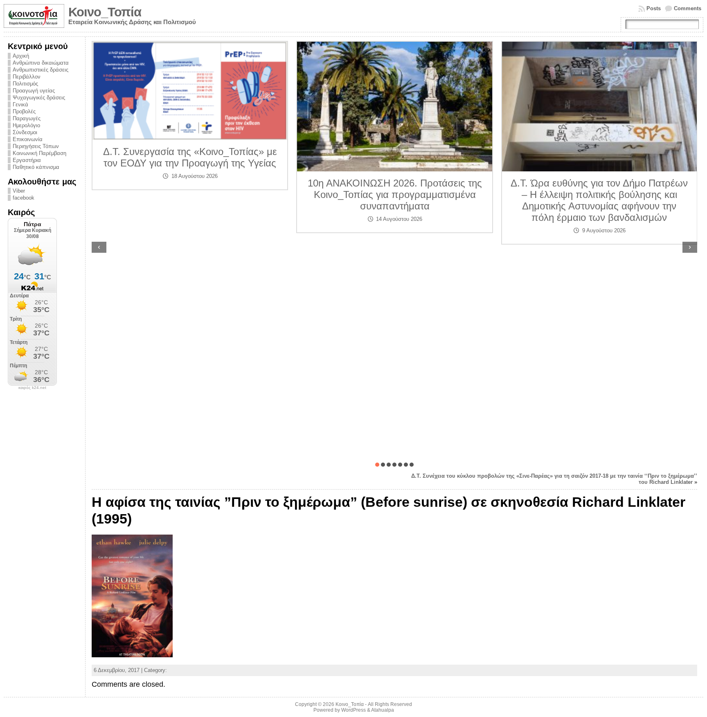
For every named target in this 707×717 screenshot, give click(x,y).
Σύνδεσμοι (25, 132)
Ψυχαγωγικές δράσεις (39, 97)
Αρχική (21, 56)
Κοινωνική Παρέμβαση (39, 153)
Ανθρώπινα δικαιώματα (41, 63)
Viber (19, 191)
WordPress (353, 710)
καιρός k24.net (32, 388)
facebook (23, 198)
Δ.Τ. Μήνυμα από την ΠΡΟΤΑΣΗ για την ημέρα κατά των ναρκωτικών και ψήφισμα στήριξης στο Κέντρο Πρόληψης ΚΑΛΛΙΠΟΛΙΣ (599, 172)
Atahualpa (382, 710)
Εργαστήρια (27, 160)
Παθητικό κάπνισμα (36, 167)
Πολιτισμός (25, 84)
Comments (687, 8)
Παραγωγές (27, 118)
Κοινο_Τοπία (104, 12)
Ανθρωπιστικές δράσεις (40, 70)
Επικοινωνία (28, 139)
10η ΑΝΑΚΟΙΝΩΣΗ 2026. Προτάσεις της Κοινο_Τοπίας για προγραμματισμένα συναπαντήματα (190, 194)
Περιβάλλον (27, 77)
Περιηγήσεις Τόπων (36, 146)
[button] (377, 465)
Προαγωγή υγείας (34, 91)
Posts (653, 8)
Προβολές (24, 111)
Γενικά (20, 104)
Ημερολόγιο (26, 125)
